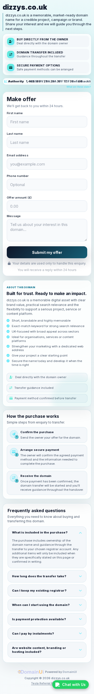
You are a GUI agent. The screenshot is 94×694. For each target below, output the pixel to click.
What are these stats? (79, 86)
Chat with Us (74, 684)
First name (15, 113)
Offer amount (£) (19, 197)
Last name (15, 134)
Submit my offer (47, 252)
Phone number (18, 176)
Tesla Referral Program (47, 683)
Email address (17, 155)
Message (14, 216)
